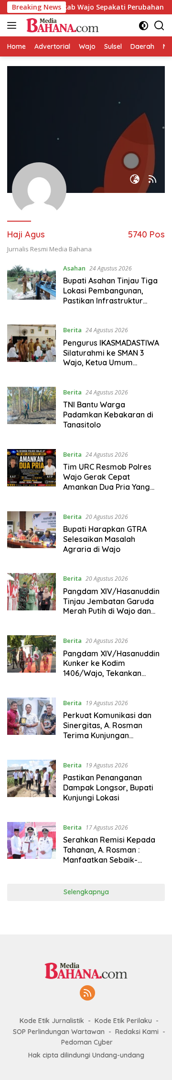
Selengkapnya (86, 892)
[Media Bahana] (60, 25)
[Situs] (134, 179)
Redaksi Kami (137, 1031)
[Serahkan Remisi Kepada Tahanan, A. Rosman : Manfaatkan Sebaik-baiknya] (31, 846)
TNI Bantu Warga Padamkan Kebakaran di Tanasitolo (108, 414)
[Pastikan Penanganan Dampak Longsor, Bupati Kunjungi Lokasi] (31, 784)
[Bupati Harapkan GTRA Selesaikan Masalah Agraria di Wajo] (31, 535)
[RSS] (87, 993)
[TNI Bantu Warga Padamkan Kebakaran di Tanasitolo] (31, 411)
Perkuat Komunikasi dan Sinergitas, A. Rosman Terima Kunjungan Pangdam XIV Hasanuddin (110, 730)
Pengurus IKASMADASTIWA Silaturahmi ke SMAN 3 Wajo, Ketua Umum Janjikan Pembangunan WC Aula (112, 362)
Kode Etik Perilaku (123, 1020)
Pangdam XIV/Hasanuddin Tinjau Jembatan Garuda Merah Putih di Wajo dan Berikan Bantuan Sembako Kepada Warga (111, 611)
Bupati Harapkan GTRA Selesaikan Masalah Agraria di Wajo (105, 539)
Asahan (74, 268)
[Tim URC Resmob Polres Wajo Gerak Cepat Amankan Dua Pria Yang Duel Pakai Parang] (31, 473)
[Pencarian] (159, 26)
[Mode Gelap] (143, 26)
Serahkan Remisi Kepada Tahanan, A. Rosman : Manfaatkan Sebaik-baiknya (109, 854)
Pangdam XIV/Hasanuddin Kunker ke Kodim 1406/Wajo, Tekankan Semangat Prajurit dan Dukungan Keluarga (111, 673)
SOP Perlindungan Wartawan (59, 1031)
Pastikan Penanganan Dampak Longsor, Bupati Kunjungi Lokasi (108, 787)
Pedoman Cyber (87, 1042)
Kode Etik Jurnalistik (52, 1020)
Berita (72, 330)
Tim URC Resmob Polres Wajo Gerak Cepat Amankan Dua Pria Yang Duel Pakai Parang (107, 481)
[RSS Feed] (152, 179)
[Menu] (13, 25)
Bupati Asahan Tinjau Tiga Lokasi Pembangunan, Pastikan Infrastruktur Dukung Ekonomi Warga (110, 295)
